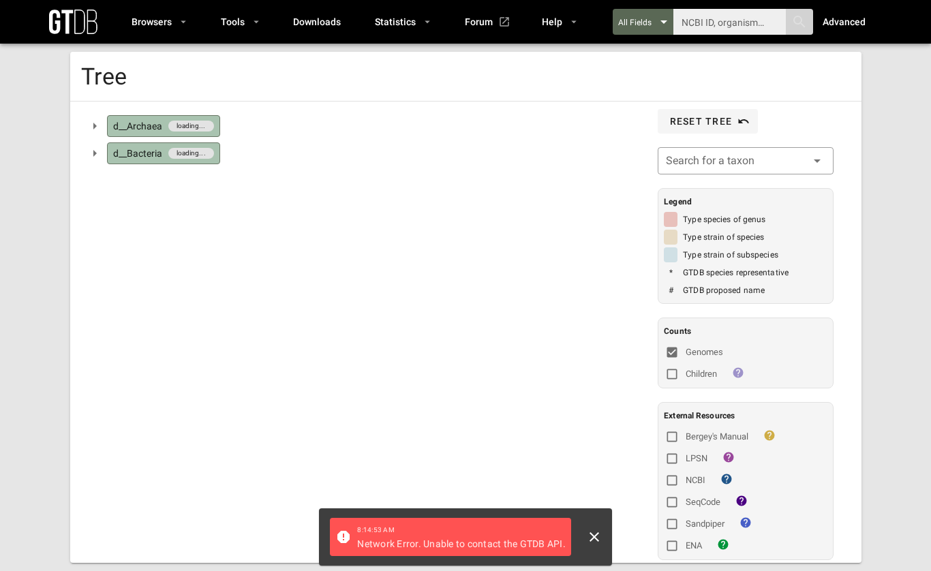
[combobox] (746, 160)
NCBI (695, 480)
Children (701, 374)
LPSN (696, 458)
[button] (158, 21)
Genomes (704, 352)
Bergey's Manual (717, 436)
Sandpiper (705, 524)
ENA (694, 545)
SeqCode (703, 502)
